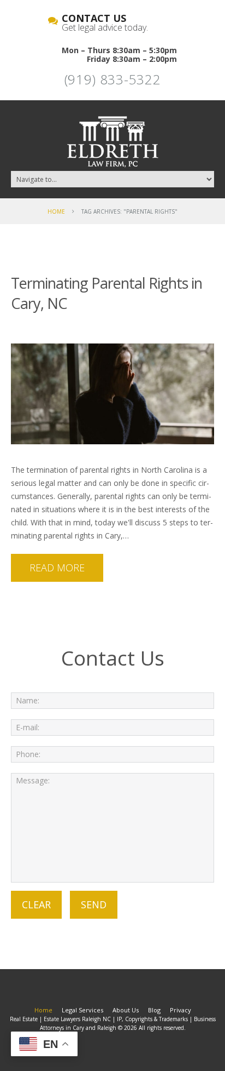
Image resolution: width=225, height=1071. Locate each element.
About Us (125, 1010)
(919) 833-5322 (112, 79)
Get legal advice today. (105, 23)
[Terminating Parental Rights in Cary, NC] (112, 393)
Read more (57, 567)
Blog (154, 1010)
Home (56, 211)
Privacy (180, 1010)
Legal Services (82, 1010)
